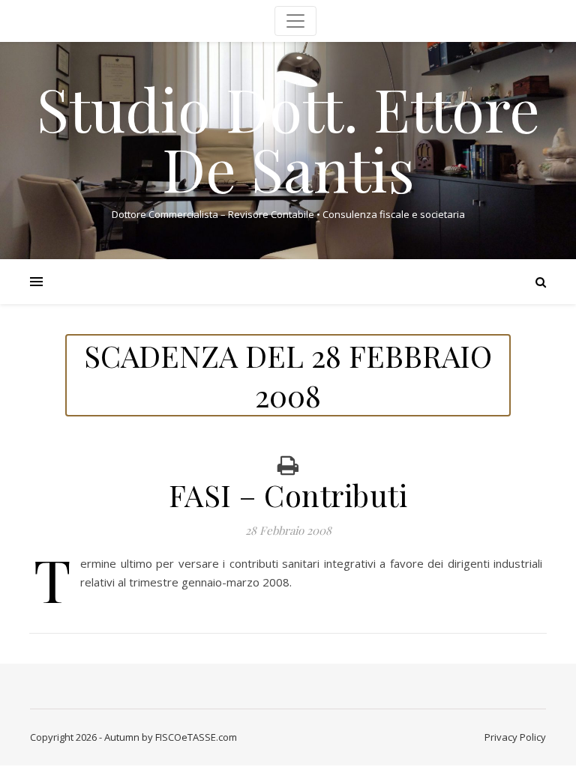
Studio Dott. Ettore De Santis (288, 138)
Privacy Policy (515, 737)
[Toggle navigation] (295, 21)
